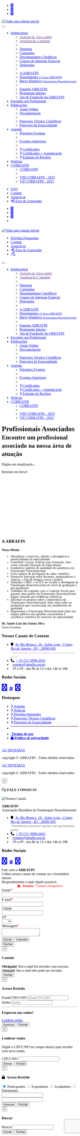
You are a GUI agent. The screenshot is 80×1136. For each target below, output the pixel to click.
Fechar (8, 944)
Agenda (19, 706)
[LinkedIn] (12, 9)
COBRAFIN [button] (20, 165)
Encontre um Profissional (28, 101)
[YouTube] (12, 13)
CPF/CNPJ (10, 1059)
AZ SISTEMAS (13, 750)
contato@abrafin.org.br (28, 664)
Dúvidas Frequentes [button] (25, 238)
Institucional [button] (19, 33)
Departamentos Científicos (38, 57)
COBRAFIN (29, 169)
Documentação (30, 113)
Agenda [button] (16, 129)
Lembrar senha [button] (12, 1020)
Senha (6, 1002)
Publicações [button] (19, 105)
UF (4, 917)
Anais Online (29, 109)
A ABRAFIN (29, 73)
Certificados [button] (31, 149)
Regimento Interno (33, 93)
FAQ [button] (14, 189)
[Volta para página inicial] (20, 21)
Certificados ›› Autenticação (42, 153)
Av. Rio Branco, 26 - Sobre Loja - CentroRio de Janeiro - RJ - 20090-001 (41, 646)
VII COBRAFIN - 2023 (37, 181)
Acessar (9, 1024)
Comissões (27, 53)
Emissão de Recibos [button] (36, 157)
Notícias (16, 161)
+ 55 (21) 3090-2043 (30, 660)
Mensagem (10, 926)
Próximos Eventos (32, 133)
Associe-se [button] (18, 197)
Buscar (7, 1127)
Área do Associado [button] (28, 201)
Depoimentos (41, 77)
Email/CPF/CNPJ (14, 998)
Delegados (27, 65)
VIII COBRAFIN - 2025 (37, 177)
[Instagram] (12, 5)
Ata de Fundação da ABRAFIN (42, 97)
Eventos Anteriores (33, 141)
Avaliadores (63, 1087)
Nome (7, 890)
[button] (13, 254)
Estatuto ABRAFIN (34, 89)
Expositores (40, 1087)
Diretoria (26, 49)
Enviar (8, 939)
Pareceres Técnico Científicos (40, 121)
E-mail (7, 899)
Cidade (7, 908)
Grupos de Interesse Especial (40, 61)
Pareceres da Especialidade (38, 125)
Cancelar (22, 939)
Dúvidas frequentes (27, 714)
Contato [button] (16, 193)
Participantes (16, 1087)
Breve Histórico (48, 81)
